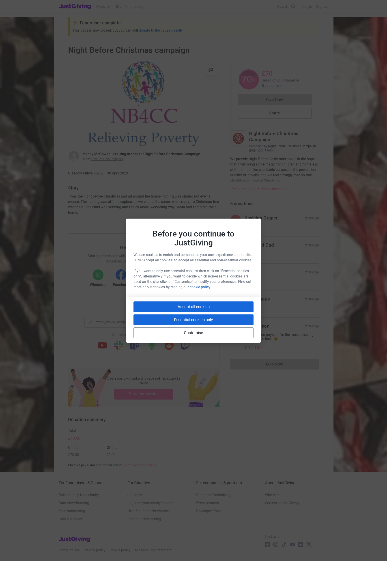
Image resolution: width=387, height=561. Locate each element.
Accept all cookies (194, 306)
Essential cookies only (193, 319)
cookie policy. (200, 287)
